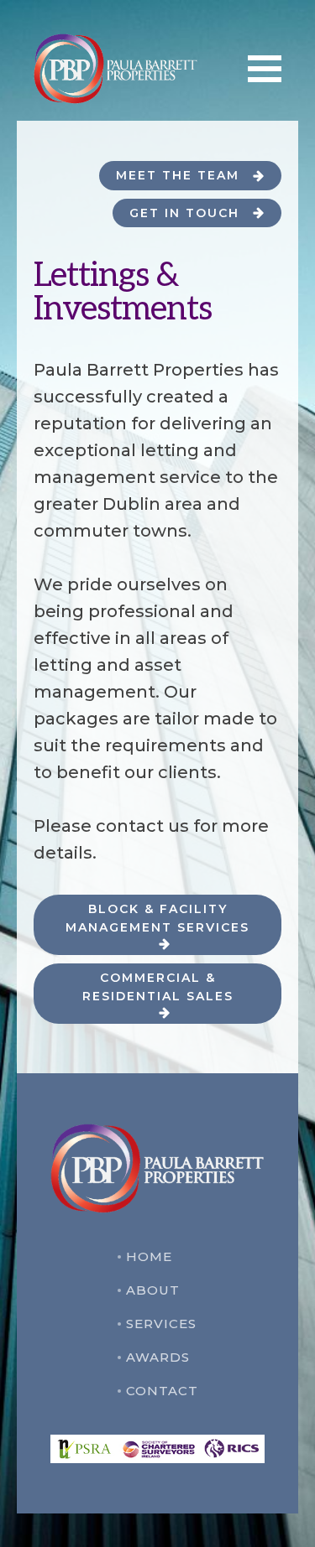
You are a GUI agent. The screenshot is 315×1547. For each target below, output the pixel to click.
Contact (162, 1391)
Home (149, 1256)
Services (161, 1324)
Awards (158, 1357)
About (153, 1290)
